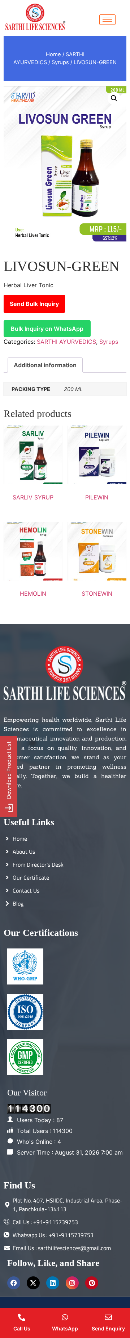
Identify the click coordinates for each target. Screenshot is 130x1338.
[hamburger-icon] (107, 19)
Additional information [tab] (45, 365)
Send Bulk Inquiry (34, 303)
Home (53, 54)
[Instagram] (72, 1282)
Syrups (60, 62)
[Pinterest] (91, 1282)
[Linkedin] (52, 1282)
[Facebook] (13, 1282)
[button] (114, 98)
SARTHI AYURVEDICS (66, 341)
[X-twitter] (33, 1282)
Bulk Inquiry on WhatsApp (47, 328)
